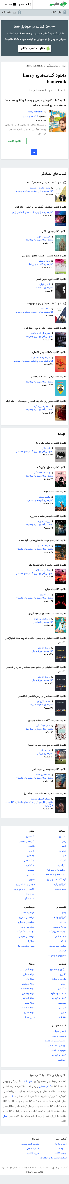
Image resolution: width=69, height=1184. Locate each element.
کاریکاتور (36, 129)
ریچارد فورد (44, 308)
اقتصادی (30, 836)
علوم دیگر (30, 898)
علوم (32, 831)
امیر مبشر (45, 750)
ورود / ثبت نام (9, 12)
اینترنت (62, 912)
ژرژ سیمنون (44, 521)
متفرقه (62, 1017)
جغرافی (31, 855)
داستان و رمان (59, 1036)
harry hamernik (35, 112)
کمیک (63, 860)
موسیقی (61, 1003)
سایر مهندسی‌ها (26, 946)
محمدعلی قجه (43, 774)
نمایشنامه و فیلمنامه (56, 874)
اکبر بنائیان (44, 284)
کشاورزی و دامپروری (24, 889)
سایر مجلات (29, 1017)
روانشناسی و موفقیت (55, 1041)
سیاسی (31, 870)
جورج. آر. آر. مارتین (40, 333)
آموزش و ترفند (58, 917)
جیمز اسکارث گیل (41, 472)
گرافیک (62, 951)
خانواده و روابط (59, 979)
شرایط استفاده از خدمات (53, 1158)
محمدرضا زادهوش (41, 619)
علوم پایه (30, 894)
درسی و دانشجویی (25, 884)
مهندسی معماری (26, 922)
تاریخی (31, 851)
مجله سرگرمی (28, 984)
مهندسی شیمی (26, 936)
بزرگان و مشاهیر (58, 969)
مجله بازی (30, 979)
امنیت (63, 922)
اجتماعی (30, 865)
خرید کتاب (33, 1153)
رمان (64, 841)
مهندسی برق (28, 927)
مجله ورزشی (28, 993)
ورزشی (62, 1007)
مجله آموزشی (28, 998)
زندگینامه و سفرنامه (56, 870)
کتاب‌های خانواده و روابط (41, 264)
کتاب (10, 1096)
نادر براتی (46, 448)
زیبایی (63, 984)
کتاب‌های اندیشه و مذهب (40, 500)
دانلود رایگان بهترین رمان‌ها (39, 240)
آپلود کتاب (56, 12)
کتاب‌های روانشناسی (43, 287)
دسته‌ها (8, 4)
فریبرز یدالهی (43, 236)
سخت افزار (60, 936)
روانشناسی (29, 860)
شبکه (63, 941)
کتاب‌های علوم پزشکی (42, 361)
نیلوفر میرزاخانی (42, 406)
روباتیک (31, 941)
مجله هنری (29, 1012)
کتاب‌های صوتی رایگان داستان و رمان (34, 191)
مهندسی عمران (27, 917)
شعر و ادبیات (59, 1031)
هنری (63, 1012)
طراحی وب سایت (57, 946)
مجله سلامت (28, 1007)
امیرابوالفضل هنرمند (40, 799)
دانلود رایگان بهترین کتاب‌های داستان (34, 451)
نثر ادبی (62, 865)
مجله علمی (29, 1003)
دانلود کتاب (14, 141)
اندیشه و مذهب (27, 841)
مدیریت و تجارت (58, 1050)
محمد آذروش (43, 648)
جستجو (23, 4)
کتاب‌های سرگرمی (44, 212)
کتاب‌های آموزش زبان (23, 212)
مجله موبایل (29, 974)
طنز (64, 855)
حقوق (32, 879)
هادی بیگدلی (44, 497)
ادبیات (62, 831)
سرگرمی (62, 988)
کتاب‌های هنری (30, 116)
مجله (32, 964)
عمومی (62, 964)
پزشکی (31, 846)
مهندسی (29, 907)
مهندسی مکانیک (26, 931)
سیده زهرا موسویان (40, 357)
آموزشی (62, 1060)
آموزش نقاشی (24, 129)
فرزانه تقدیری (43, 545)
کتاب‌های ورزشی (21, 361)
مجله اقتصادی (27, 988)
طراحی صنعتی (27, 912)
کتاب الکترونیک (30, 1144)
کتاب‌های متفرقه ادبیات (41, 704)
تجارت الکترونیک (57, 931)
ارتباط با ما (61, 1144)
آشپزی (62, 974)
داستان (62, 836)
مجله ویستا (44, 261)
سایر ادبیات (60, 889)
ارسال (5, 1116)
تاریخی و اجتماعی (57, 1045)
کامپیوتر (61, 907)
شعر (64, 846)
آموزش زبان (60, 884)
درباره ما (62, 1148)
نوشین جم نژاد (43, 570)
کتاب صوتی (59, 1026)
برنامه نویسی (59, 927)
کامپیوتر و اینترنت (57, 955)
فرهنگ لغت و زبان (56, 879)
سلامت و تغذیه (58, 993)
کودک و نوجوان (58, 998)
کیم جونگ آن (43, 725)
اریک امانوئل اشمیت (40, 188)
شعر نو (62, 851)
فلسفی (31, 874)
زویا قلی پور (44, 594)
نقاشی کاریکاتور (28, 124)
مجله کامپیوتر (28, 969)
